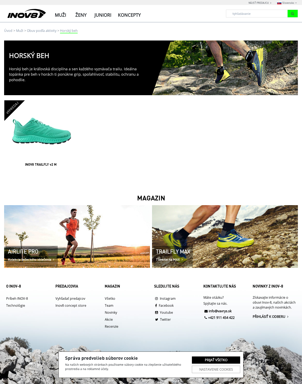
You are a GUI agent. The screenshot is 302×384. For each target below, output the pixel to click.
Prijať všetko (216, 360)
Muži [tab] (60, 15)
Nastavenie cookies (216, 369)
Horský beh (69, 30)
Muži (19, 30)
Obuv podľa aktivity (41, 30)
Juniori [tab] (103, 15)
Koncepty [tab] (129, 15)
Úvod (8, 30)
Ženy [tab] (80, 15)
